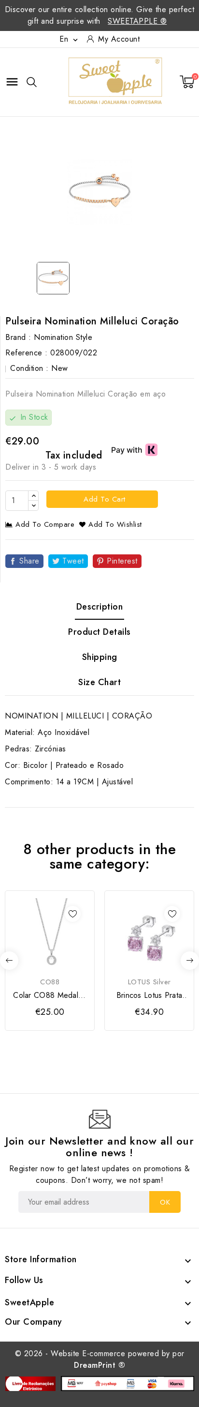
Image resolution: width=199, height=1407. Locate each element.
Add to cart (103, 499)
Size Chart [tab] (99, 682)
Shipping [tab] (99, 657)
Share (29, 560)
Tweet (73, 560)
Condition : (29, 368)
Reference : (26, 352)
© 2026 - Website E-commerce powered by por (100, 1359)
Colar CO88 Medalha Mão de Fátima (49, 995)
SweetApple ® (137, 21)
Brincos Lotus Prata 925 (149, 995)
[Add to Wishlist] (73, 914)
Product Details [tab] (99, 632)
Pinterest (122, 560)
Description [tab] (99, 606)
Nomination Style (63, 337)
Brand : (18, 337)
